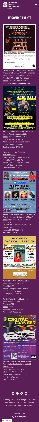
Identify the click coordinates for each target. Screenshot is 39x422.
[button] (36, 5)
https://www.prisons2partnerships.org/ (17, 83)
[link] (10, 5)
